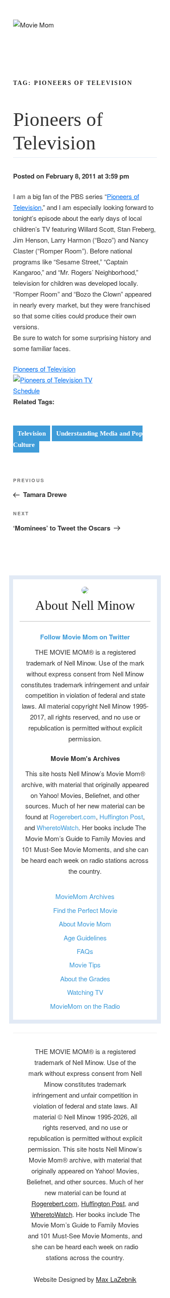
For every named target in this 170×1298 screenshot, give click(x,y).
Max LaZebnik (116, 1279)
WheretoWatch (57, 827)
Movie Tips (85, 964)
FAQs (85, 951)
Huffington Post (121, 816)
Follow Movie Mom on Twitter (85, 637)
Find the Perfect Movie (85, 910)
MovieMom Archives (85, 896)
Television (31, 433)
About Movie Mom (85, 923)
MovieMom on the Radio (85, 1006)
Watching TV (85, 992)
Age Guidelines (85, 937)
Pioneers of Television (44, 368)
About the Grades (85, 978)
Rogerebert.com (73, 816)
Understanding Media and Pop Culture (78, 439)
